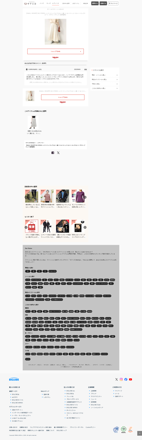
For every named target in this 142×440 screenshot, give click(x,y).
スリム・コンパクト (81, 322)
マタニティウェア (40, 299)
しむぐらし (47, 397)
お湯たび (52, 364)
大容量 (66, 322)
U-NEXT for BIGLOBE (19, 418)
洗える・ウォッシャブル (55, 311)
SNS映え (67, 329)
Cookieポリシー (91, 427)
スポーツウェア (107, 295)
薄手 (108, 322)
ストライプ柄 (82, 336)
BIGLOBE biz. (71, 391)
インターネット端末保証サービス (22, 413)
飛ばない (46, 318)
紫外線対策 (28, 322)
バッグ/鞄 (76, 295)
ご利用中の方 (117, 387)
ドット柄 (89, 336)
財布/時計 (82, 295)
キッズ (49, 3)
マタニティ (34, 283)
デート (56, 279)
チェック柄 (75, 336)
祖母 (65, 354)
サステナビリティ (96, 396)
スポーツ (63, 283)
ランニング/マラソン (78, 283)
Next (85, 197)
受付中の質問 (65, 3)
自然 (52, 340)
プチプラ (47, 329)
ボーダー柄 (68, 336)
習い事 (46, 283)
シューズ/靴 (69, 295)
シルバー (57, 347)
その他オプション (17, 421)
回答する (103, 3)
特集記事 (85, 3)
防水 (40, 311)
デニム (27, 336)
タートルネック (35, 336)
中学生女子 (40, 354)
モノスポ (81, 364)
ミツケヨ (101, 364)
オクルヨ (46, 364)
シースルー (43, 336)
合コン (50, 279)
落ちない (82, 318)
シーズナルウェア (30, 299)
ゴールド (63, 347)
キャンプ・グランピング (102, 283)
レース (95, 336)
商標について (50, 430)
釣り (111, 283)
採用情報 (93, 402)
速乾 (45, 311)
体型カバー (69, 325)
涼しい (63, 318)
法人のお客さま (69, 387)
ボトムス (39, 295)
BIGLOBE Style (95, 405)
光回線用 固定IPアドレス (74, 402)
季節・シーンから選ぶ (98, 75)
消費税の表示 (24, 427)
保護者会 (112, 279)
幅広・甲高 (40, 325)
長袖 (34, 325)
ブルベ (99, 325)
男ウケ (110, 325)
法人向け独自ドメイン (73, 418)
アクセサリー (99, 295)
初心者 (46, 354)
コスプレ (28, 359)
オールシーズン (52, 271)
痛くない (102, 318)
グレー (43, 347)
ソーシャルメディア (97, 407)
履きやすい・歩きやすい (73, 318)
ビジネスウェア (52, 295)
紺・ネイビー (50, 347)
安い (41, 329)
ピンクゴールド (70, 347)
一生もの (36, 329)
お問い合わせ (13, 427)
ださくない (108, 318)
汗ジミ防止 (83, 311)
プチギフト (52, 354)
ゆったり (61, 322)
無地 (28, 340)
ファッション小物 (90, 295)
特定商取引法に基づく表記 (17, 430)
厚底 (88, 325)
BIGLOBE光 (15, 394)
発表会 (40, 283)
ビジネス (28, 279)
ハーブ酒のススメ (65, 366)
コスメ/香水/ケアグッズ (56, 299)
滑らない (34, 318)
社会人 (82, 354)
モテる (105, 325)
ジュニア (28, 354)
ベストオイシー (73, 364)
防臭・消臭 (65, 311)
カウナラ (95, 364)
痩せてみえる (95, 318)
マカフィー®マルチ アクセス (75, 414)
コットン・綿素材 (51, 336)
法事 (40, 287)
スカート (45, 295)
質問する (95, 3)
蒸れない (40, 318)
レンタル (82, 325)
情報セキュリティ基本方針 (36, 430)
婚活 (101, 279)
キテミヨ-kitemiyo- (30, 142)
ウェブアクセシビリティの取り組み (41, 427)
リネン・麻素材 (60, 336)
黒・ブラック (36, 347)
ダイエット (28, 287)
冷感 (34, 311)
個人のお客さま (14, 387)
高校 (89, 279)
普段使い (63, 340)
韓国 (63, 325)
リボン (106, 336)
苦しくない (28, 318)
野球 (92, 283)
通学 (52, 283)
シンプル (39, 340)
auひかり (15, 397)
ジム (69, 283)
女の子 (77, 354)
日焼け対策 (35, 322)
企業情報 (91, 387)
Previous (26, 197)
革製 (113, 336)
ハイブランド (29, 329)
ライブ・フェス (69, 279)
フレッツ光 (70, 396)
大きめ (41, 322)
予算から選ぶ (96, 84)
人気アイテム (75, 3)
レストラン (77, 279)
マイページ (114, 3)
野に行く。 (88, 364)
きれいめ (58, 340)
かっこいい (69, 340)
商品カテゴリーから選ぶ (99, 79)
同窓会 (62, 279)
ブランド (93, 394)
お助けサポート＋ (17, 410)
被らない (88, 318)
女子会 (106, 279)
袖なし (46, 325)
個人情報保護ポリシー (61, 427)
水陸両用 (71, 311)
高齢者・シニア (96, 354)
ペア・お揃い (60, 329)
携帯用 (90, 322)
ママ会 (27, 283)
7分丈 (52, 325)
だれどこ (39, 364)
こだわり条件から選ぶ (98, 88)
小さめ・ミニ (48, 322)
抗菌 (77, 311)
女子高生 (33, 354)
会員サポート (119, 396)
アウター (33, 295)
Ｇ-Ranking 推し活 (76, 366)
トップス (28, 295)
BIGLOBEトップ (62, 430)
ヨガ (86, 283)
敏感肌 (76, 325)
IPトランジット (71, 410)
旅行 (83, 279)
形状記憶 (89, 311)
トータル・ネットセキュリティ (21, 415)
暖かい (57, 318)
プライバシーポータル (76, 427)
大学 (95, 279)
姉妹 (71, 354)
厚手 (103, 322)
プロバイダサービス (73, 399)
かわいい (33, 340)
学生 (89, 354)
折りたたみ (96, 322)
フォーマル (76, 340)
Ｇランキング (31, 364)
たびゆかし (109, 364)
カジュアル (45, 340)
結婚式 (34, 287)
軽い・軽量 (72, 322)
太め (55, 322)
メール (117, 394)
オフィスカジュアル (36, 279)
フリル (101, 336)
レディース (55, 3)
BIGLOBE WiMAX (17, 403)
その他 (47, 299)
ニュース (93, 399)
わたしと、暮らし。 (62, 364)
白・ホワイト (29, 347)
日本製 (57, 325)
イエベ (93, 325)
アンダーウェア (61, 295)
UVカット (28, 311)
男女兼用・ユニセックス (76, 329)
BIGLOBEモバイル (17, 400)
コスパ (53, 329)
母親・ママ (59, 354)
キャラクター (104, 354)
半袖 (28, 325)
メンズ (42, 3)
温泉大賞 (46, 394)
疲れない (52, 318)
